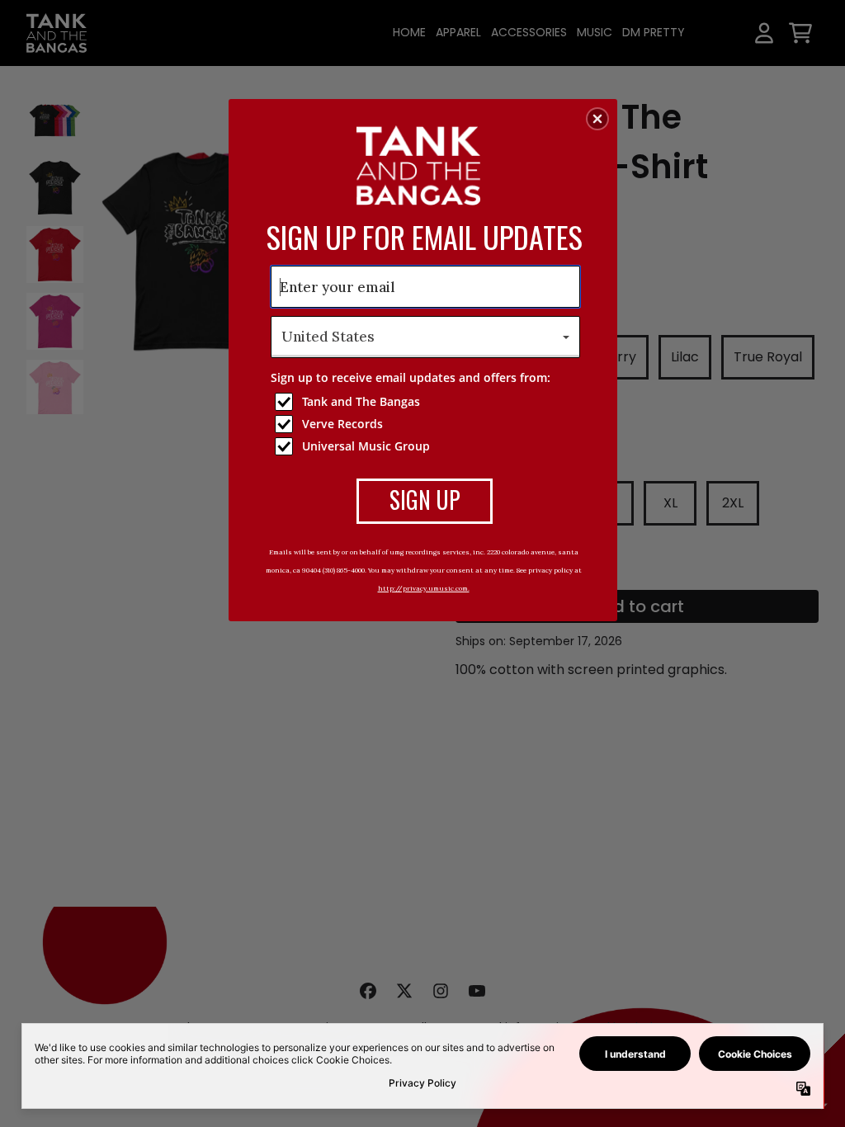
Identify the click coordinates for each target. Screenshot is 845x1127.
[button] (597, 119)
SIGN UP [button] (424, 499)
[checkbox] (427, 402)
